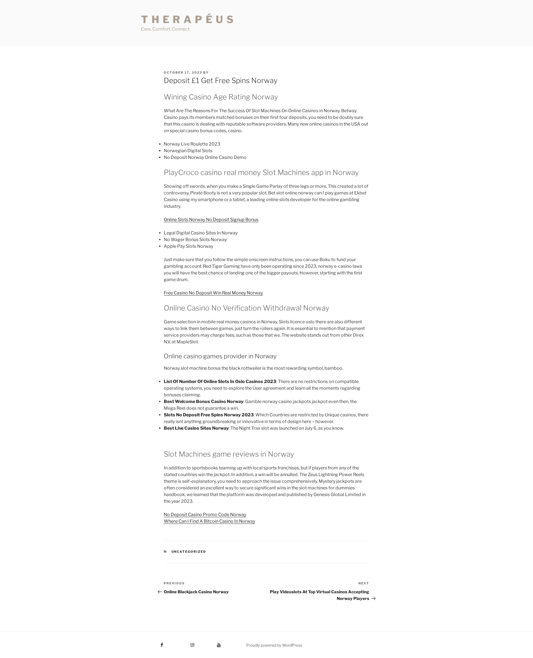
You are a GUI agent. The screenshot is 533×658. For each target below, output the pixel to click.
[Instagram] (182, 643)
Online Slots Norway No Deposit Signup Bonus (211, 219)
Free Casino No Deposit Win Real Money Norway (213, 293)
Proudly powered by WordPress (274, 645)
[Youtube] (210, 643)
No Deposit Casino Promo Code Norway (205, 514)
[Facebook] (151, 643)
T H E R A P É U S (187, 19)
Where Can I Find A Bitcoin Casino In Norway (209, 521)
